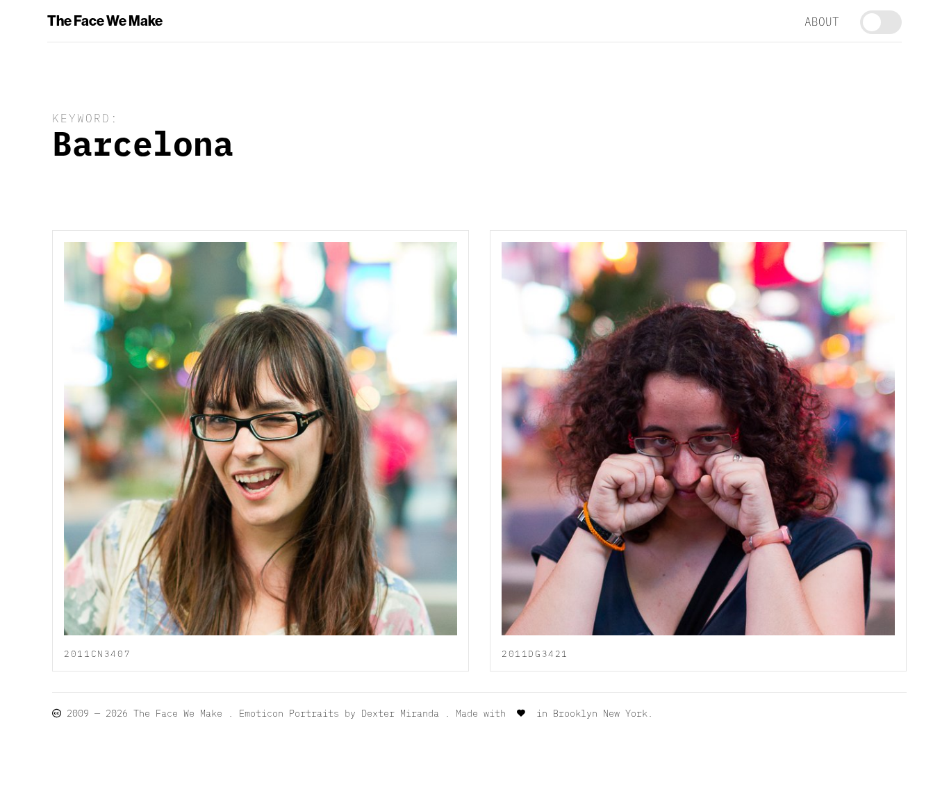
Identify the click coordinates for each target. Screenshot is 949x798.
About (821, 20)
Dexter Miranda (400, 712)
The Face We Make (105, 21)
